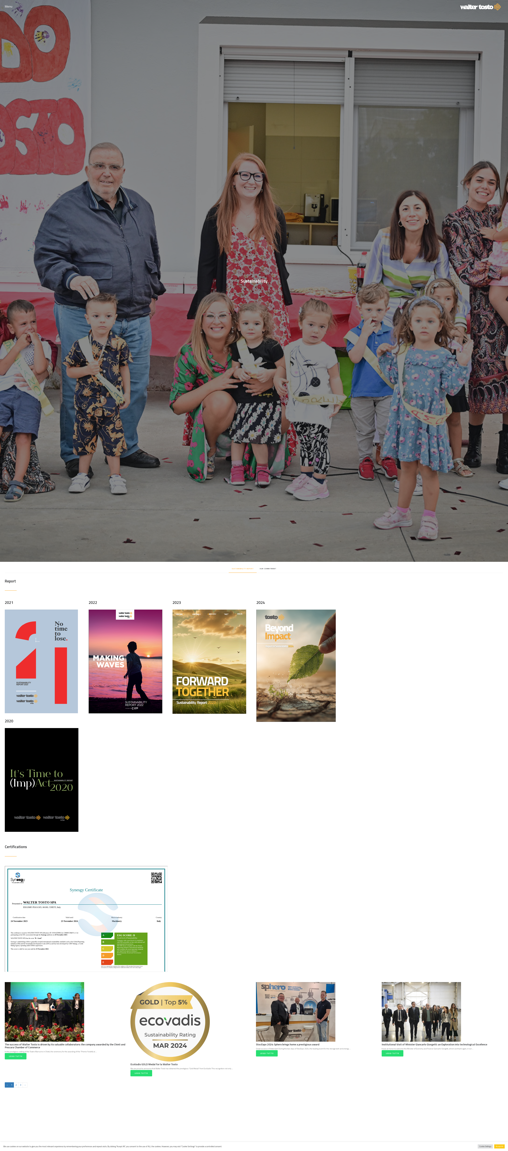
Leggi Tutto (15, 1056)
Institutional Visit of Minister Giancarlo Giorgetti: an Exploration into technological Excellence (434, 1044)
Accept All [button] (499, 1146)
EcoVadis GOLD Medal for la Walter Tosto (154, 1064)
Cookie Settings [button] (485, 1146)
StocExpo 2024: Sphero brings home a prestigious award (287, 1044)
